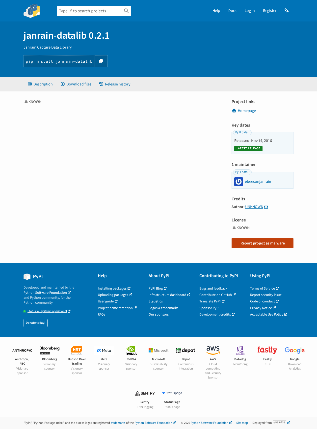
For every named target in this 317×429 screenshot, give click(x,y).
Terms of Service (262, 288)
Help (216, 10)
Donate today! (35, 323)
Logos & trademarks (163, 308)
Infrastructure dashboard (167, 294)
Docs (232, 10)
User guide (106, 301)
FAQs (101, 314)
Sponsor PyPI (209, 308)
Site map (242, 423)
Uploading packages (113, 294)
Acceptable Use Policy (266, 314)
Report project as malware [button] (262, 243)
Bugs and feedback (213, 288)
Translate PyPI (210, 301)
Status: (47, 311)
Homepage (247, 110)
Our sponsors (159, 314)
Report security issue (266, 294)
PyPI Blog (156, 288)
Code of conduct (262, 301)
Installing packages (112, 288)
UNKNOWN (254, 207)
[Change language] (286, 10)
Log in (250, 10)
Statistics (156, 301)
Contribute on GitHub (215, 294)
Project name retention (115, 308)
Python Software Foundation (45, 292)
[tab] (40, 84)
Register (270, 10)
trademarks (118, 423)
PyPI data (241, 132)
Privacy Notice (261, 308)
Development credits (215, 314)
